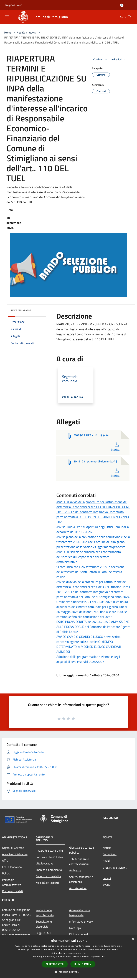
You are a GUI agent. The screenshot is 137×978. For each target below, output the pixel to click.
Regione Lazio (13, 5)
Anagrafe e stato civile (49, 850)
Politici (6, 873)
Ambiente (75, 870)
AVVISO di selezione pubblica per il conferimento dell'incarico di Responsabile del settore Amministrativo (88, 556)
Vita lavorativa (44, 863)
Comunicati (109, 854)
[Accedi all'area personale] (122, 5)
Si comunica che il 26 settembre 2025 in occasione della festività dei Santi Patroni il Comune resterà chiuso (90, 571)
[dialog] (68, 956)
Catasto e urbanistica (48, 876)
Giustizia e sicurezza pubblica (81, 850)
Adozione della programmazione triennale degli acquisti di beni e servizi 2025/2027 (88, 659)
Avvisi (33, 32)
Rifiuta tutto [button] (82, 963)
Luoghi (107, 878)
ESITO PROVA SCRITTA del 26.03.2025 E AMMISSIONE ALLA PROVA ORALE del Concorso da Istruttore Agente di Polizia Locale (93, 626)
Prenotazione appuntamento (45, 912)
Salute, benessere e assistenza (81, 879)
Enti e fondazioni (12, 867)
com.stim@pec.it (19, 935)
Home (7, 32)
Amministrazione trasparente (79, 912)
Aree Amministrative (14, 854)
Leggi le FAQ (43, 933)
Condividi (98, 59)
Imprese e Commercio (49, 870)
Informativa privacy (81, 921)
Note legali (75, 928)
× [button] (133, 939)
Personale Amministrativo (11, 882)
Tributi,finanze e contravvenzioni (79, 861)
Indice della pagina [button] (21, 310)
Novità (21, 32)
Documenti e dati (12, 891)
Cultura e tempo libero (49, 857)
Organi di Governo (13, 848)
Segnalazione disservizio (44, 924)
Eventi (107, 884)
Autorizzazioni (78, 888)
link (103, 956)
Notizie (107, 848)
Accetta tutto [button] (55, 964)
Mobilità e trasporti (47, 882)
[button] (68, 972)
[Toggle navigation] (7, 17)
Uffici (5, 860)
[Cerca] (129, 17)
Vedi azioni (117, 59)
